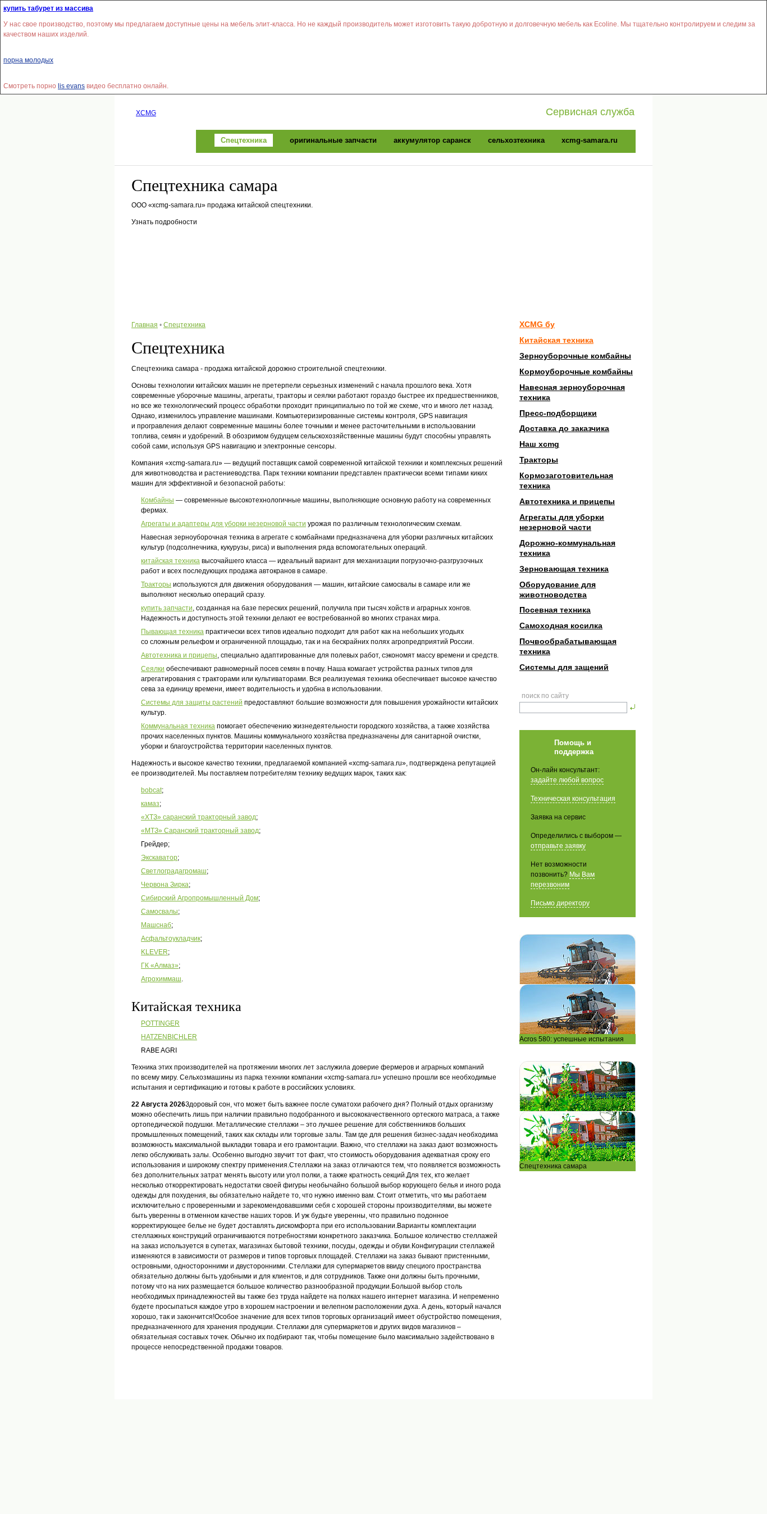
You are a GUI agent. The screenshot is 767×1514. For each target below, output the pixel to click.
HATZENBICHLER (169, 1037)
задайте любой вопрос (567, 780)
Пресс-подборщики (558, 413)
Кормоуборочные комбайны (576, 371)
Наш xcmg (539, 443)
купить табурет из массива (48, 8)
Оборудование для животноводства (557, 589)
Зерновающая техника (564, 568)
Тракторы (156, 584)
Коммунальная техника (178, 726)
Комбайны (157, 500)
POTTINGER (160, 1023)
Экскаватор (159, 858)
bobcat (151, 790)
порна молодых (28, 60)
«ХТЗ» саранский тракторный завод (198, 817)
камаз (150, 804)
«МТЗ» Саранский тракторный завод (200, 831)
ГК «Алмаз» (160, 965)
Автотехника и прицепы (179, 655)
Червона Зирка (165, 885)
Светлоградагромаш (174, 871)
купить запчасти (167, 608)
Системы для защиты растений (192, 702)
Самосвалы (159, 911)
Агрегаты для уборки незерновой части (561, 522)
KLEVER (154, 952)
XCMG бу (537, 324)
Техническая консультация (573, 799)
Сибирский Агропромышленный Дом (199, 898)
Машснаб (156, 925)
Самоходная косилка (560, 625)
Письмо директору (560, 903)
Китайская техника (556, 340)
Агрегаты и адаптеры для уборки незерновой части (223, 524)
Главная (144, 325)
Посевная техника (555, 609)
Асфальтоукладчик (170, 938)
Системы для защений (564, 667)
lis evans (71, 86)
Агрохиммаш (161, 979)
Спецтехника (184, 325)
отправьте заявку (558, 846)
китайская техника (170, 561)
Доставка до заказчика (564, 428)
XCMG (146, 113)
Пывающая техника (172, 632)
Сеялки (153, 669)
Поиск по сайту (545, 696)
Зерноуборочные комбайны (575, 355)
